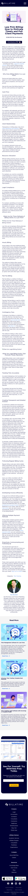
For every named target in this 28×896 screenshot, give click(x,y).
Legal (14, 812)
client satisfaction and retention (10, 128)
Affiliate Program (14, 840)
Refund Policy (9, 889)
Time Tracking (17, 576)
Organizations (14, 847)
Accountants (14, 814)
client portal (5, 508)
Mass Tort (14, 828)
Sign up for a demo (17, 571)
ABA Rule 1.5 (11, 326)
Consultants (14, 818)
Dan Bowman (14, 594)
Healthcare (14, 823)
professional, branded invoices (10, 505)
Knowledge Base (14, 865)
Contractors (14, 821)
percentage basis (15, 319)
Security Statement (9, 887)
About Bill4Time (14, 855)
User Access (14, 867)
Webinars (14, 872)
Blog (14, 870)
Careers (14, 857)
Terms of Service (18, 889)
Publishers (14, 845)
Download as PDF (13, 42)
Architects (14, 816)
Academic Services (14, 838)
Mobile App (14, 830)
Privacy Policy (18, 887)
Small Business (14, 825)
